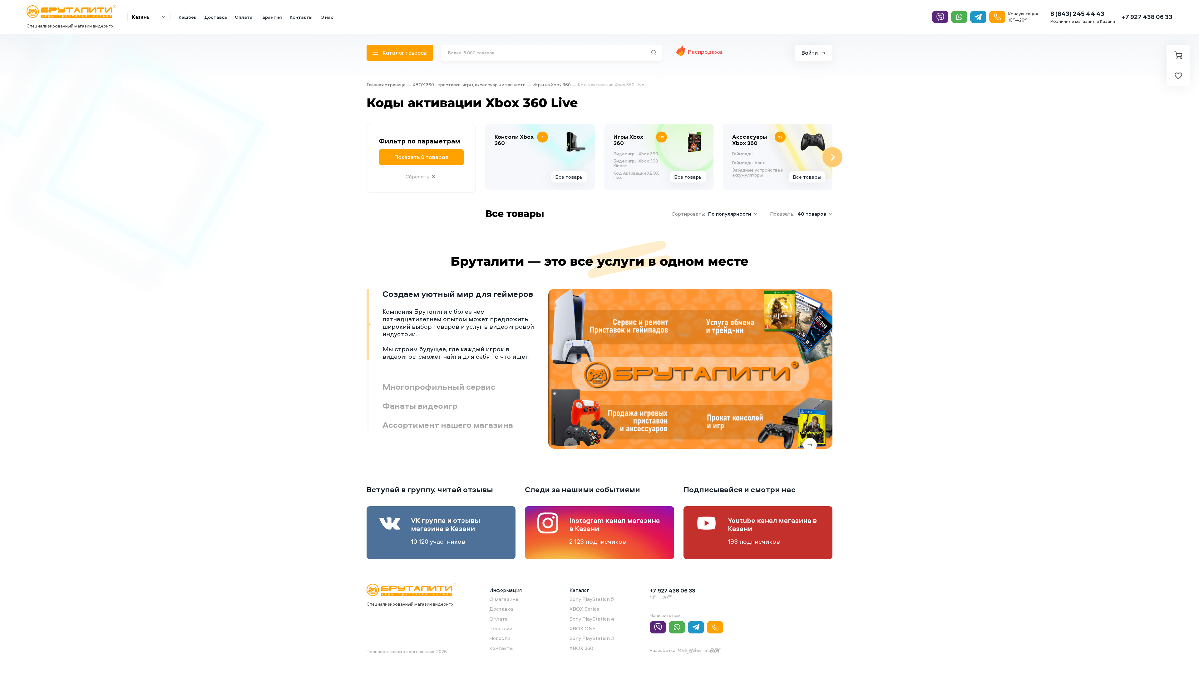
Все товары (569, 176)
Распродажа (705, 52)
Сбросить (417, 176)
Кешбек (187, 17)
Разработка (662, 650)
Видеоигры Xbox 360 (636, 153)
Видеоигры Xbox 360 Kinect (636, 163)
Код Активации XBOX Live (636, 175)
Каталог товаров (404, 53)
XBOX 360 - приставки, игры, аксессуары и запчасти (468, 84)
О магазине (503, 599)
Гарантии (500, 628)
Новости (499, 638)
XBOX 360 (581, 648)
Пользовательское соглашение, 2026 (407, 651)
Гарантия (271, 17)
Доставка (215, 17)
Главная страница (386, 84)
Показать (421, 157)
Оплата (244, 17)
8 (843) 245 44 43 (1077, 13)
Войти (810, 53)
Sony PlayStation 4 (592, 618)
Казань (141, 16)
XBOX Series (584, 608)
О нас (326, 17)
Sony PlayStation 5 (592, 599)
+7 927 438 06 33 (1147, 16)
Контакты (301, 17)
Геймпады (742, 153)
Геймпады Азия (748, 162)
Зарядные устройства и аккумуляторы (757, 172)
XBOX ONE (582, 628)
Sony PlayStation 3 (592, 638)
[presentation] (485, 157)
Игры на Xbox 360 (551, 84)
